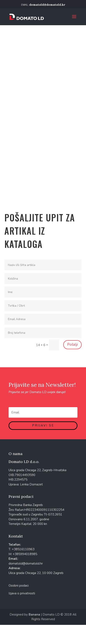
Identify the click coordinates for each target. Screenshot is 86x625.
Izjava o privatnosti (22, 593)
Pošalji (72, 344)
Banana (34, 614)
